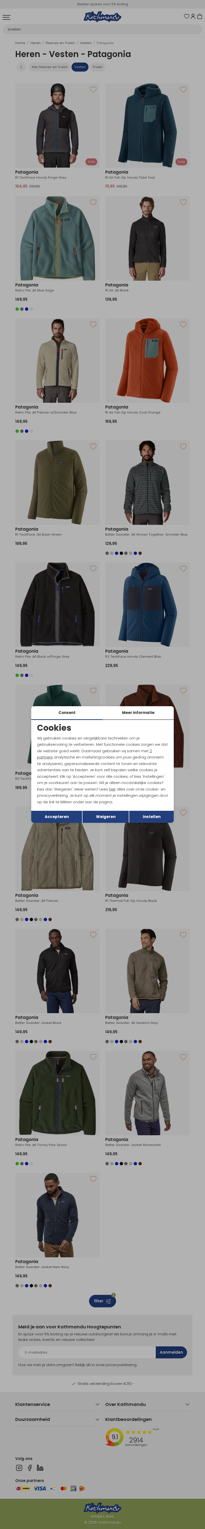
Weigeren (106, 816)
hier (112, 789)
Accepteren (57, 816)
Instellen (151, 816)
